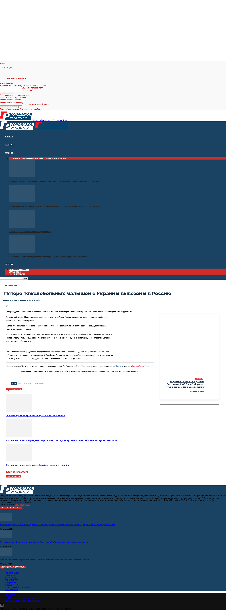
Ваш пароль (27, 90)
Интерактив (18, 158)
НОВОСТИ (9, 136)
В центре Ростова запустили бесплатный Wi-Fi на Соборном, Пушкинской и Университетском (185, 384)
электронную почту (129, 371)
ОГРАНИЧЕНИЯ (11, 596)
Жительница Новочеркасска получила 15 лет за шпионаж (35, 415)
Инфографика (39, 158)
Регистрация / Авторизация (15, 78)
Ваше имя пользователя (32, 88)
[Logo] (17, 129)
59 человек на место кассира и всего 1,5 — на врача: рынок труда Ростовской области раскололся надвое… (54, 206)
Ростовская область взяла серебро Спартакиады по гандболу (38, 465)
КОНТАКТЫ (10, 594)
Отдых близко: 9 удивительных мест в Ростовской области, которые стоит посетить (44, 542)
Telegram (148, 366)
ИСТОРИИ (9, 153)
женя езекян (28, 383)
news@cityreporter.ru (22, 505)
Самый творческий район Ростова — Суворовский (30, 232)
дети (19, 383)
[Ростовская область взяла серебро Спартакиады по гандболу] (19, 461)
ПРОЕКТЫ (9, 264)
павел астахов (39, 383)
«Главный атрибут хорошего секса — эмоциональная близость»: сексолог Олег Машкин (45, 559)
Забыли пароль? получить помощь (15, 95)
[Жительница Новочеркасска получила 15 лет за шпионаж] (19, 411)
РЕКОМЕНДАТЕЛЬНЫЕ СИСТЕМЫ (20, 598)
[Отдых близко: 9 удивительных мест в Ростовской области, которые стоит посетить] (6, 538)
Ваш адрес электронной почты (35, 104)
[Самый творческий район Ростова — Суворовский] (22, 227)
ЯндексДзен (137, 366)
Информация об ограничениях (13, 97)
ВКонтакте (118, 366)
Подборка (61, 158)
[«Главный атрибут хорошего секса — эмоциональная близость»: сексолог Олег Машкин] (6, 555)
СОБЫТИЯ (9, 145)
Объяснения (51, 158)
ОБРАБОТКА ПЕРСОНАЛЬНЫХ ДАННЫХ (23, 600)
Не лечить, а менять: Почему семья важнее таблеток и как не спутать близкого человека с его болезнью (54, 181)
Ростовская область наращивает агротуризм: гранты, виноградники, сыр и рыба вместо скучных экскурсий (61, 440)
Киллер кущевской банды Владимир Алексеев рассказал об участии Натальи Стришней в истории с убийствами (57, 524)
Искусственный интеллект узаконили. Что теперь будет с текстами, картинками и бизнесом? (48, 257)
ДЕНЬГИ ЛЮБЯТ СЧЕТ (17, 274)
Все (11, 158)
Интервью (28, 158)
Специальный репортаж (19, 270)
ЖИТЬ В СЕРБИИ (15, 272)
